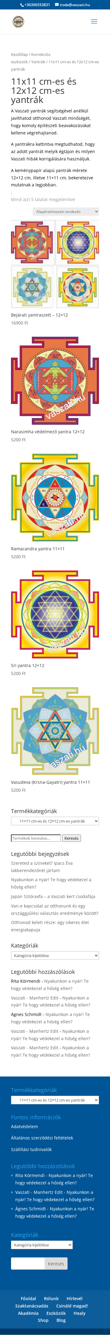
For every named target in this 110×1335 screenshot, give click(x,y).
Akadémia (28, 1313)
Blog (61, 1320)
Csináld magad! (72, 1306)
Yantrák (38, 61)
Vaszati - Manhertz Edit (34, 998)
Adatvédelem (24, 1126)
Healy (80, 1313)
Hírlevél (74, 1298)
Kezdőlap (19, 54)
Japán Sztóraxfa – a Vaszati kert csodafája (53, 896)
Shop (43, 1320)
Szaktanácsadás (31, 1306)
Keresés (71, 838)
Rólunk (51, 1298)
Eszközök (56, 1313)
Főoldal (28, 1298)
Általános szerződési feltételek (42, 1138)
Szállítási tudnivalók (31, 1149)
